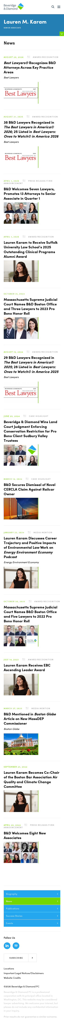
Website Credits (12, 978)
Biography (11, 893)
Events (9, 923)
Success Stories (14, 915)
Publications (12, 908)
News (9, 901)
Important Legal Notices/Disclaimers (24, 973)
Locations (9, 968)
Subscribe (16, 958)
